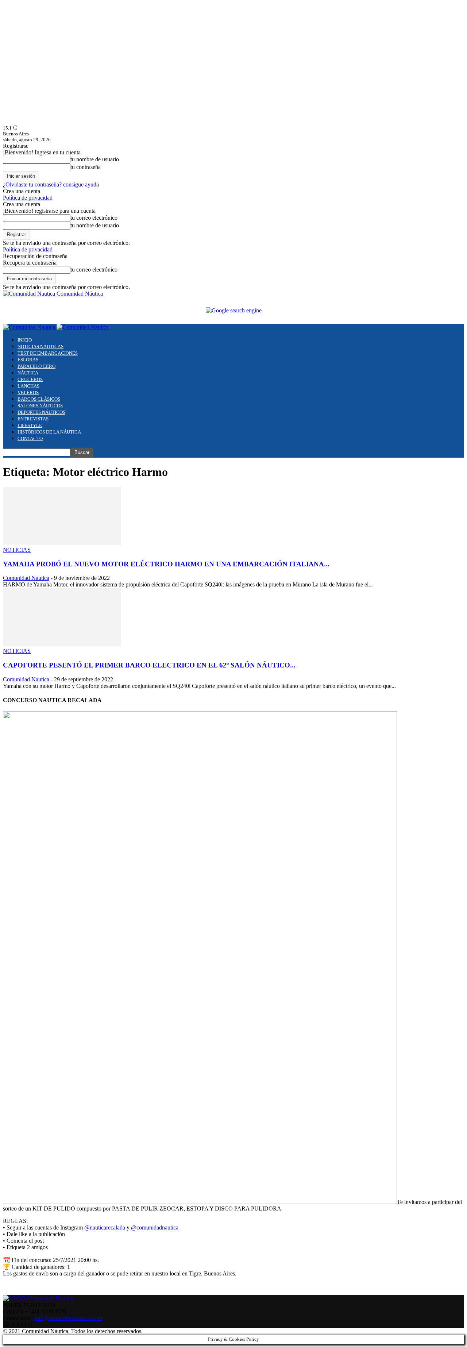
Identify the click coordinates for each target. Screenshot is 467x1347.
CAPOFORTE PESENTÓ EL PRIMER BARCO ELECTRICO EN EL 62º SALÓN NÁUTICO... (149, 665)
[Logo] (30, 327)
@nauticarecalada (104, 1227)
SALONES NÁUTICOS (40, 405)
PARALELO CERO (36, 366)
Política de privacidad (28, 198)
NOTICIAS (17, 550)
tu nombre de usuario (94, 159)
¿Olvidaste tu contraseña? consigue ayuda (51, 184)
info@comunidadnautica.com (68, 1318)
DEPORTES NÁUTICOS (41, 412)
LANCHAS (28, 386)
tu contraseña (85, 167)
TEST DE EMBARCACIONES (48, 353)
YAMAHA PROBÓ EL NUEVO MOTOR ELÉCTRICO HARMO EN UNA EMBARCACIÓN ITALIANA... (166, 564)
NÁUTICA (28, 373)
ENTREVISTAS (33, 419)
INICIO (25, 340)
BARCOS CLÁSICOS (39, 399)
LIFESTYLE (30, 425)
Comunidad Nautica (26, 578)
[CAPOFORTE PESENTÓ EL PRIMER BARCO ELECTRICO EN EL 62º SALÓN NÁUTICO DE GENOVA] (62, 644)
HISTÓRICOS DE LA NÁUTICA (49, 432)
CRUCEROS (30, 379)
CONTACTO (30, 438)
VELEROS (28, 392)
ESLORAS (28, 359)
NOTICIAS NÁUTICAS (40, 346)
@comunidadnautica (154, 1227)
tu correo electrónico (93, 218)
